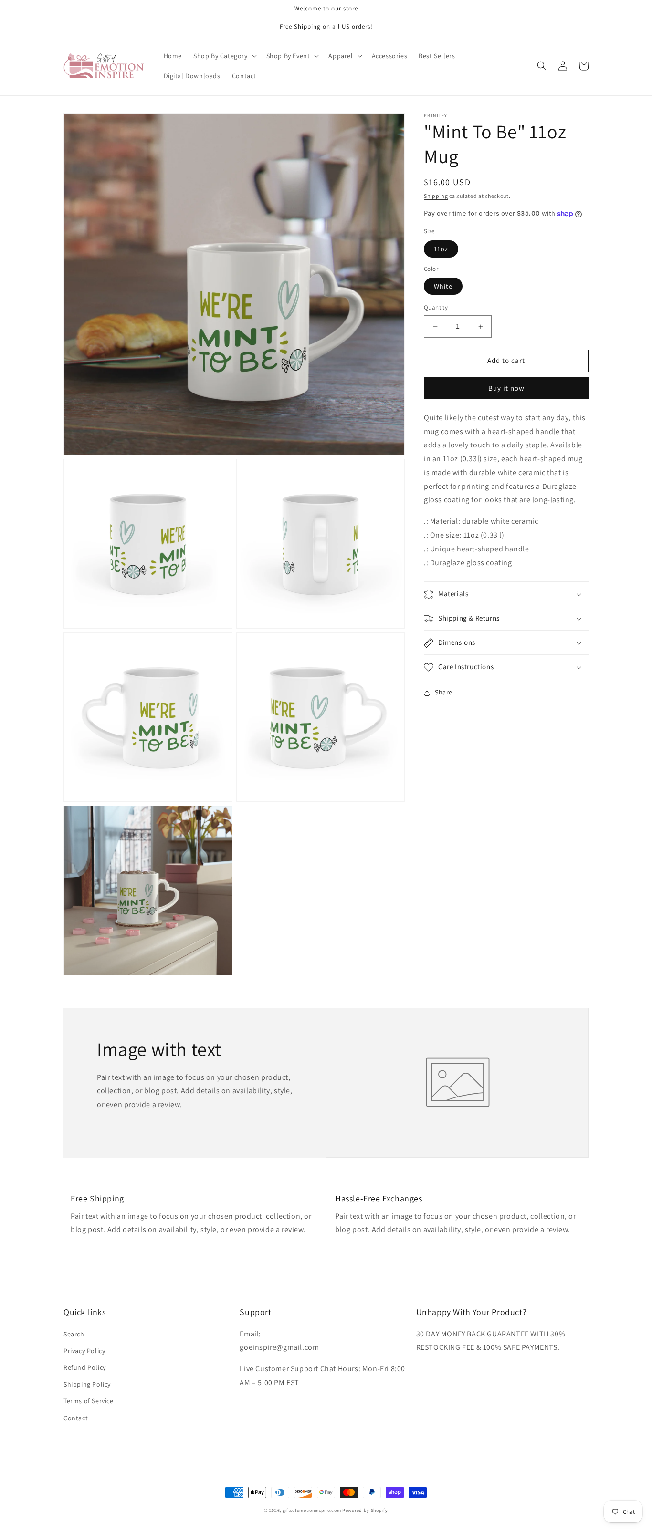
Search (73, 1334)
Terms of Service (88, 1401)
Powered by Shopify (365, 1510)
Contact (75, 1418)
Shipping (436, 195)
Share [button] (443, 692)
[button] (224, 56)
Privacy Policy (84, 1350)
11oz (441, 249)
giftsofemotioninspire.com (312, 1510)
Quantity (436, 308)
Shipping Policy (87, 1384)
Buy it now (506, 388)
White (443, 286)
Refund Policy (84, 1367)
